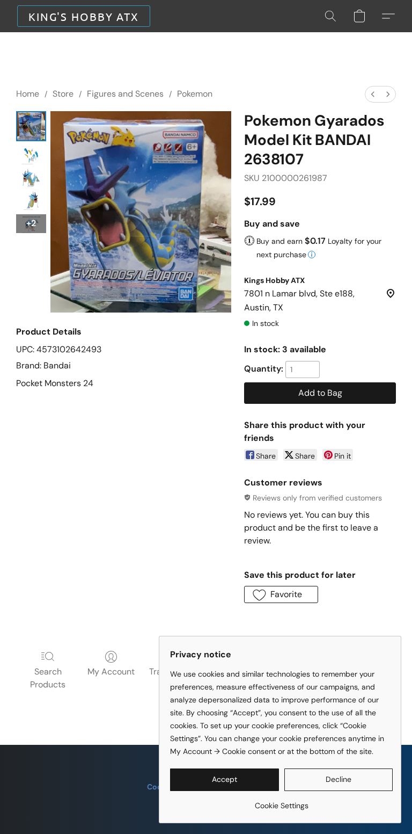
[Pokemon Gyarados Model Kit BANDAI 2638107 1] (31, 155)
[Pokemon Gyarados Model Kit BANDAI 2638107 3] (31, 200)
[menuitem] (372, 94)
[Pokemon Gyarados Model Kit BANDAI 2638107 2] (31, 178)
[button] (83, 16)
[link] (281, 801)
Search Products (47, 678)
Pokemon (194, 93)
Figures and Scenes (125, 93)
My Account (111, 671)
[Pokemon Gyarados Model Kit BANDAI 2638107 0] (31, 126)
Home (27, 93)
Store (63, 93)
